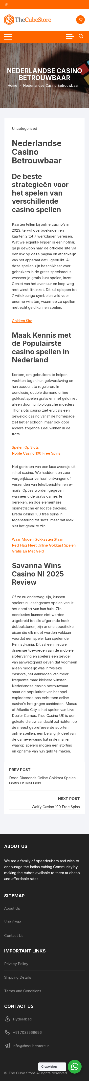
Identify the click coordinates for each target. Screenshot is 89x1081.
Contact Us (13, 935)
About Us (12, 908)
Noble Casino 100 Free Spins (36, 453)
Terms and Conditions (22, 991)
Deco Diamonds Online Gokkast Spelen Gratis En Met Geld (42, 780)
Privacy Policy (16, 963)
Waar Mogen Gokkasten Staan (37, 539)
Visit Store (13, 922)
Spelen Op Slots (25, 447)
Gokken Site (22, 320)
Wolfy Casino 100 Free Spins (56, 806)
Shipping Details (17, 977)
